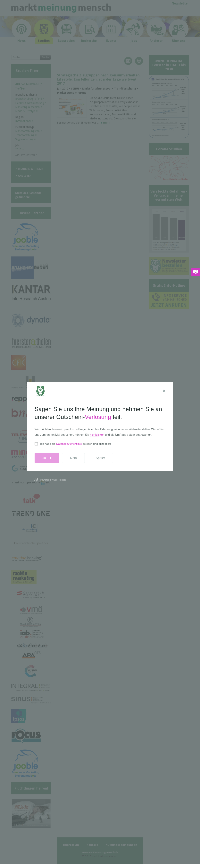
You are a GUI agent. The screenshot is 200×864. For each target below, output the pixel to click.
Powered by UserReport (53, 479)
